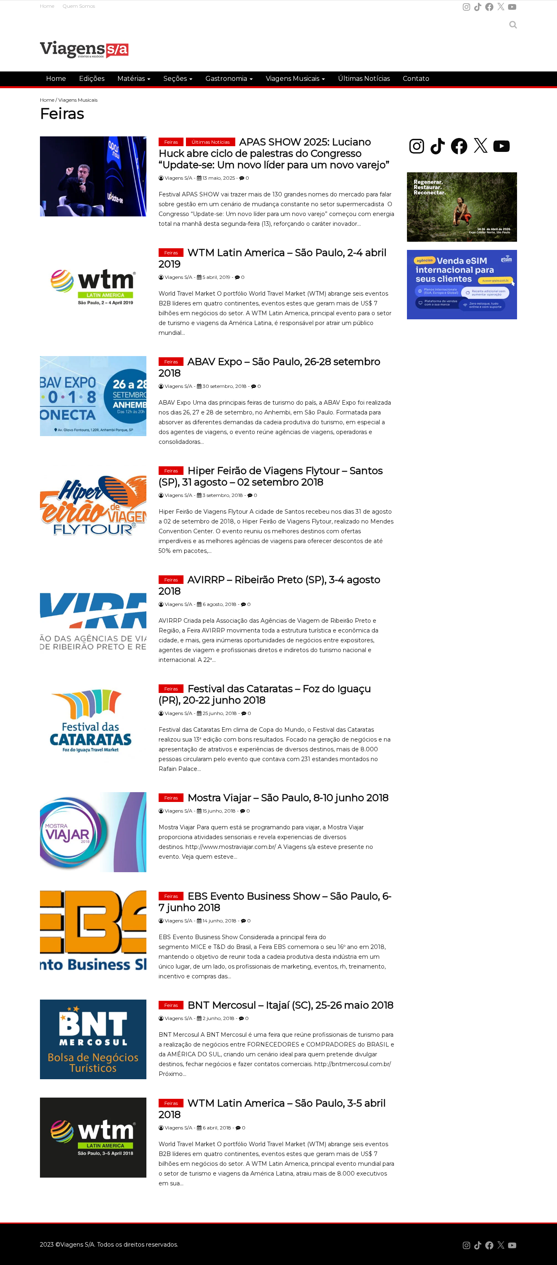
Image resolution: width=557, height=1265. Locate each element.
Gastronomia (227, 78)
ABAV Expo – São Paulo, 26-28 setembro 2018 (269, 367)
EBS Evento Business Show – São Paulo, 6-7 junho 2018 (275, 901)
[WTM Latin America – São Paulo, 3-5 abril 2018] (93, 1138)
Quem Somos (78, 6)
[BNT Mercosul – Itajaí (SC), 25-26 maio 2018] (93, 1040)
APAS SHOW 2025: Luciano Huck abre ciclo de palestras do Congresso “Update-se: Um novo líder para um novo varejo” (274, 153)
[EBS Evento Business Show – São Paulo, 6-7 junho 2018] (93, 931)
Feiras (171, 142)
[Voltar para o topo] (546, 1254)
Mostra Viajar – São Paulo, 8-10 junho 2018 (288, 798)
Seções (176, 78)
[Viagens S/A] (84, 51)
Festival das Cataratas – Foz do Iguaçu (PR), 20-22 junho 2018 (265, 694)
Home (47, 6)
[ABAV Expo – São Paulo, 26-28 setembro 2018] (93, 396)
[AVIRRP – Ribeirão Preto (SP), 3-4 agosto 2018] (93, 614)
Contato (416, 78)
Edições (91, 78)
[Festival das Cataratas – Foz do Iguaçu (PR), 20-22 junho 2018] (93, 723)
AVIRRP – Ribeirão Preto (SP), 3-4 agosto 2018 (269, 585)
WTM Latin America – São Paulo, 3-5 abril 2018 (272, 1108)
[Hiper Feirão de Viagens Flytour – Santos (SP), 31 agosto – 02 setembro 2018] (93, 505)
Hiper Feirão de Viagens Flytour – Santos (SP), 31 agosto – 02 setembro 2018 (271, 476)
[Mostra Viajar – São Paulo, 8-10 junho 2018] (93, 832)
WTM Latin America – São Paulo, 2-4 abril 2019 (273, 258)
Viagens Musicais (293, 78)
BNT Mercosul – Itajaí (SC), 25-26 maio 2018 (290, 1005)
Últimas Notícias (364, 78)
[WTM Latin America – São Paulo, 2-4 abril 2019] (93, 287)
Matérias (131, 78)
